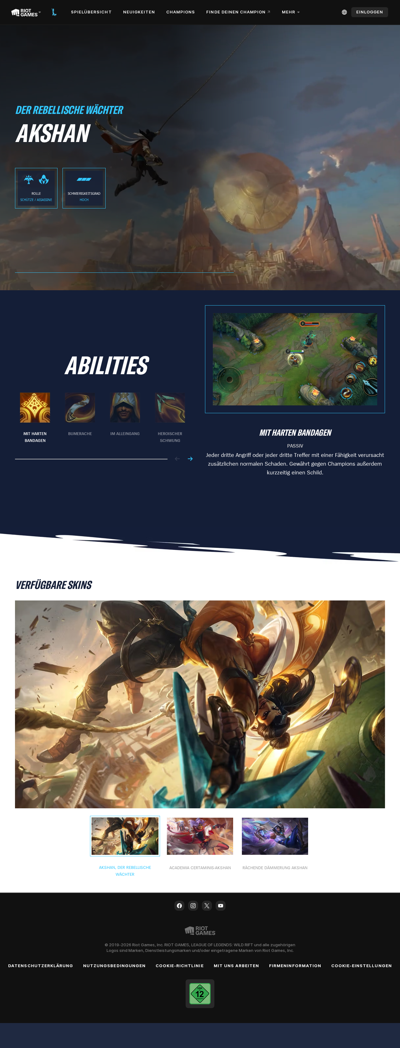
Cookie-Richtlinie (180, 965)
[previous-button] (177, 459)
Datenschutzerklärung (40, 965)
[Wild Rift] (54, 12)
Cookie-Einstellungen (361, 965)
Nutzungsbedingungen (114, 965)
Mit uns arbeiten (236, 965)
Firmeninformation (295, 965)
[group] (102, 418)
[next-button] (190, 459)
